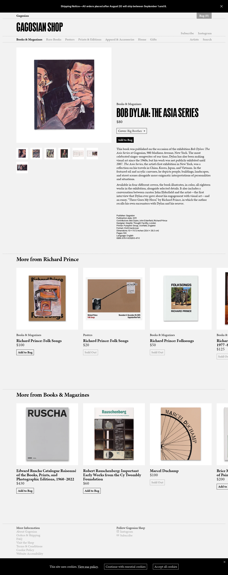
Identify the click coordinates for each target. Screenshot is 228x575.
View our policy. (88, 566)
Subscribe (187, 33)
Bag (204, 15)
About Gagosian (26, 531)
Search (207, 39)
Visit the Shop (25, 542)
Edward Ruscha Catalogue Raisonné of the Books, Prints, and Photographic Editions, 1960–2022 (46, 475)
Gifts (153, 39)
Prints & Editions (89, 39)
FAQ (19, 539)
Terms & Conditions (29, 546)
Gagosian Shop (39, 28)
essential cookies (126, 566)
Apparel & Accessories (119, 39)
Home (142, 39)
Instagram (205, 33)
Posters (69, 39)
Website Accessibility (29, 553)
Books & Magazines (29, 39)
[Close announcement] (221, 6)
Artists (194, 39)
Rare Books (53, 39)
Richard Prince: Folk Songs (39, 341)
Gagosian (22, 16)
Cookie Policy (25, 550)
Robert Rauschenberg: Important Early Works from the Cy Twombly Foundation (112, 475)
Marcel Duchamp (164, 471)
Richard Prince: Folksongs (172, 341)
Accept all (165, 566)
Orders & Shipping (28, 535)
